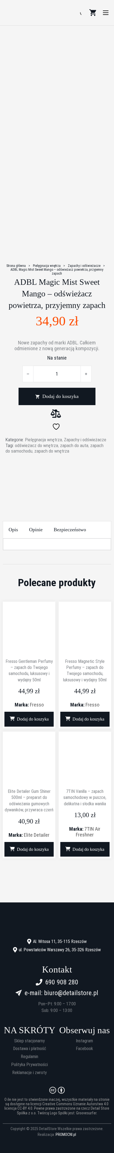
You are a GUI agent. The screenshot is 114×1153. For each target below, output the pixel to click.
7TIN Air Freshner (88, 832)
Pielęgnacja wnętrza (47, 266)
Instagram (84, 1040)
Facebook (84, 1048)
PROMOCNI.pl (66, 1134)
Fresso (37, 705)
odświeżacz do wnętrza (36, 445)
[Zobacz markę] (57, 475)
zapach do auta (74, 445)
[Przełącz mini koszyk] (92, 13)
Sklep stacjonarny (29, 1040)
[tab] (13, 529)
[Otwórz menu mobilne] (105, 12)
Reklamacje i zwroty (29, 1072)
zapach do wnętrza (51, 451)
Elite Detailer (37, 835)
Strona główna (16, 266)
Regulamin (29, 1056)
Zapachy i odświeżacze (84, 266)
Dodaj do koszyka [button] (33, 719)
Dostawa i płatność (29, 1048)
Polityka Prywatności (29, 1064)
